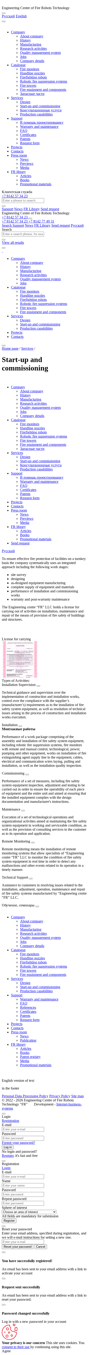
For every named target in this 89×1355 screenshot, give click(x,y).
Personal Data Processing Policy (25, 1096)
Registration (10, 1121)
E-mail (6, 1125)
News (24, 159)
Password (9, 1134)
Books (24, 180)
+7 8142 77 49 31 (41, 221)
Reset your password (17, 1246)
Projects (16, 147)
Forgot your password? (18, 1143)
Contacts (17, 151)
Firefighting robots (33, 77)
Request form (29, 143)
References (28, 1007)
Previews (26, 163)
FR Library (32, 209)
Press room (19, 155)
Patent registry (30, 1057)
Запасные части (32, 94)
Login (6, 1168)
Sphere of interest (14, 1208)
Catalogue (18, 65)
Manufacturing (30, 44)
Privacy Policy (59, 1096)
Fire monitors (29, 69)
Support (16, 118)
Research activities (33, 48)
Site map (77, 1096)
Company (18, 32)
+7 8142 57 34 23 (15, 196)
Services (17, 98)
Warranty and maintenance (39, 127)
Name (6, 1181)
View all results (13, 242)
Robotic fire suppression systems (43, 81)
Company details (32, 61)
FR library (18, 172)
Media (24, 168)
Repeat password (14, 1199)
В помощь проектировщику (41, 122)
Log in (8, 1147)
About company (31, 36)
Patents (25, 139)
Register (7, 1156)
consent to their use (16, 1347)
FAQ (23, 131)
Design (25, 102)
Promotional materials (35, 184)
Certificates (28, 135)
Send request (50, 209)
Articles (25, 176)
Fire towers (28, 85)
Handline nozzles (32, 73)
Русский (8, 16)
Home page (10, 348)
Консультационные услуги (41, 110)
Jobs (23, 57)
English (21, 16)
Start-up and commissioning (40, 106)
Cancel (40, 1246)
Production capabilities (36, 114)
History (25, 40)
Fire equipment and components (43, 90)
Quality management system (40, 53)
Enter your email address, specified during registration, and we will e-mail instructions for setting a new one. (44, 1235)
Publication (28, 1040)
